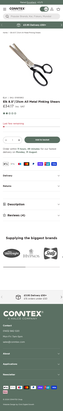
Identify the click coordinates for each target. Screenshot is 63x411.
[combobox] (31, 16)
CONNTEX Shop (15, 399)
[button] (58, 9)
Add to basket (42, 140)
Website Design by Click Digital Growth (18, 404)
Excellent (31, 2)
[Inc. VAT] (44, 9)
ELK (5, 98)
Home (5, 32)
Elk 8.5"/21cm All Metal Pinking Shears (25, 32)
